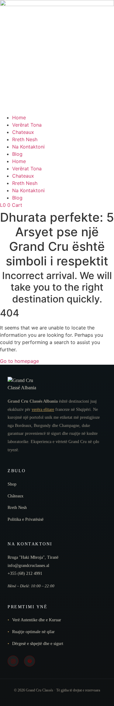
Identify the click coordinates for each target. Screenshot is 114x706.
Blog (17, 154)
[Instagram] (13, 661)
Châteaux (15, 496)
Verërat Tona (27, 125)
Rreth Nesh (24, 139)
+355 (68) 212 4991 (25, 573)
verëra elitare (43, 409)
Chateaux (23, 132)
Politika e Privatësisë (25, 519)
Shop (12, 484)
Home (19, 117)
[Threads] (29, 661)
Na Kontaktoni (28, 147)
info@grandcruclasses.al (28, 565)
